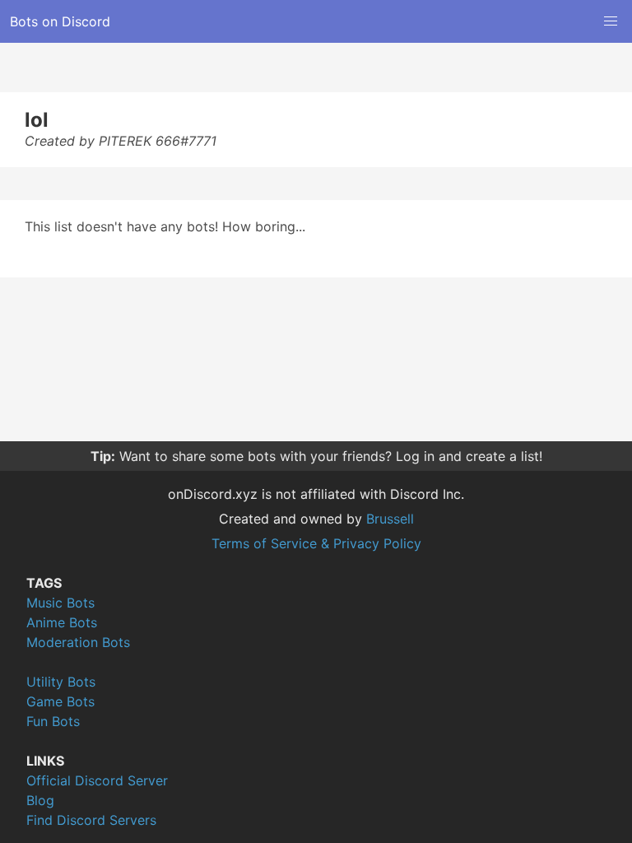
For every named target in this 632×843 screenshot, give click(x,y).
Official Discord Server (97, 780)
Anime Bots (61, 622)
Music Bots (60, 602)
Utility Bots (60, 681)
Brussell (390, 518)
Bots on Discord (60, 21)
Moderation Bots (78, 642)
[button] (610, 21)
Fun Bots (53, 721)
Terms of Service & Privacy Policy (316, 543)
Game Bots (60, 701)
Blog (40, 800)
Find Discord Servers (91, 820)
